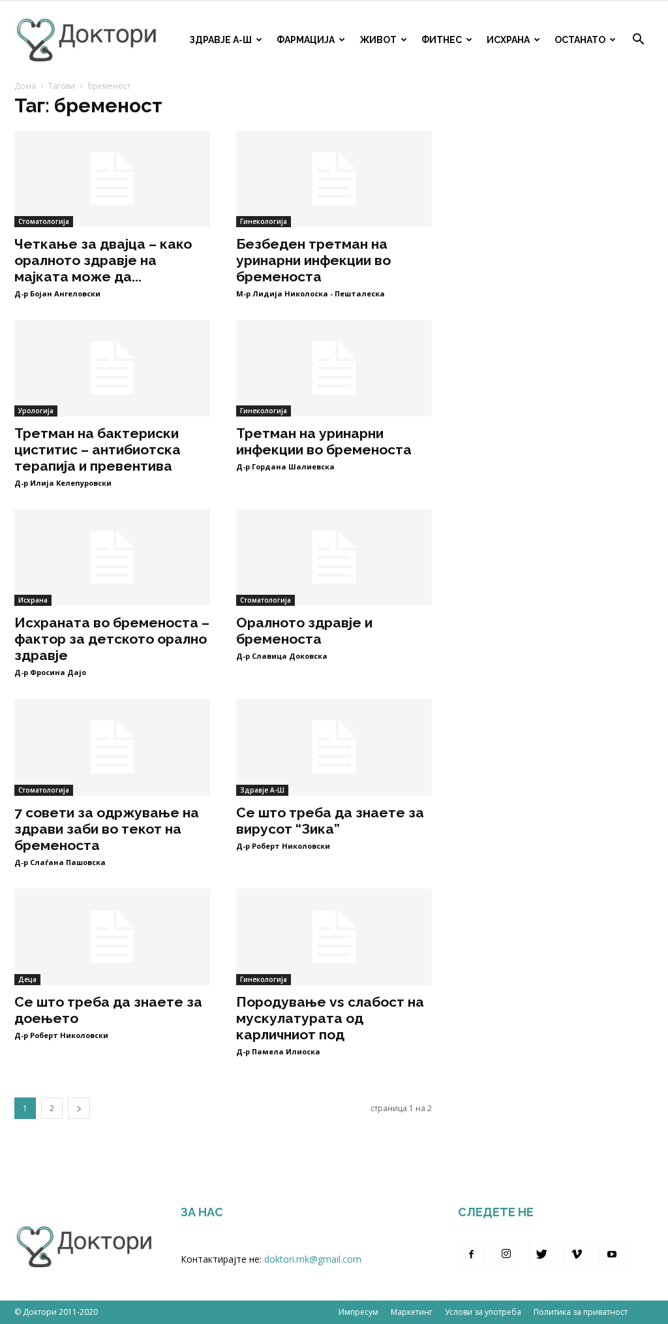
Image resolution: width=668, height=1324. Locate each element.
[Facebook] (471, 1255)
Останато (579, 40)
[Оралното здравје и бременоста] (334, 557)
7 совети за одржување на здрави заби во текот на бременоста (106, 828)
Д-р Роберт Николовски (283, 846)
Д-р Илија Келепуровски (63, 483)
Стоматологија (43, 221)
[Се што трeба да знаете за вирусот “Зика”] (334, 747)
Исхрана (508, 40)
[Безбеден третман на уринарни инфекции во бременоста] (334, 179)
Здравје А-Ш (220, 40)
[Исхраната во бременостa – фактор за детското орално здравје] (112, 557)
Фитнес (441, 40)
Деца (27, 979)
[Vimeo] (577, 1255)
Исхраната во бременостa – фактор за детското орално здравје (111, 638)
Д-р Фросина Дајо (50, 672)
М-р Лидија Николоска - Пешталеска (310, 293)
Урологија (35, 410)
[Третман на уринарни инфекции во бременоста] (334, 368)
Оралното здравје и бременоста (304, 630)
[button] (638, 41)
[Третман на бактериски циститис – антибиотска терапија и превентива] (112, 368)
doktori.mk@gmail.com (312, 1259)
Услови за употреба (483, 1311)
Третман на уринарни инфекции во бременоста (324, 441)
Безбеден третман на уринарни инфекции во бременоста (313, 260)
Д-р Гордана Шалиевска (285, 466)
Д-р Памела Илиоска (278, 1051)
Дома (25, 85)
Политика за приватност (581, 1311)
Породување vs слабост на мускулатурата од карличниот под (330, 1018)
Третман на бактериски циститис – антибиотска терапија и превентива (97, 449)
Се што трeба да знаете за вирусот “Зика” (330, 820)
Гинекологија (263, 221)
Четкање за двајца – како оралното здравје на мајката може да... (103, 260)
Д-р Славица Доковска (281, 656)
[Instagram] (506, 1255)
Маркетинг (412, 1311)
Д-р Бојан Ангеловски (57, 293)
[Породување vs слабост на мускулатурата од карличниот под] (334, 937)
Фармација (306, 40)
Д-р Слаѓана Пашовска (60, 862)
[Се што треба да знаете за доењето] (112, 937)
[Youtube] (612, 1255)
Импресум (358, 1311)
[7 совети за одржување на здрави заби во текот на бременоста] (112, 747)
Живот (378, 40)
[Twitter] (541, 1255)
